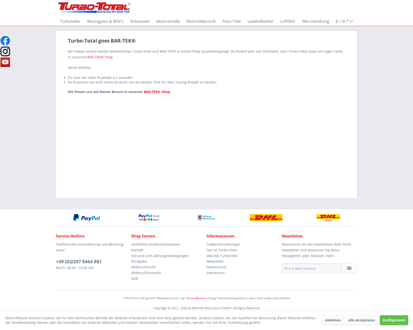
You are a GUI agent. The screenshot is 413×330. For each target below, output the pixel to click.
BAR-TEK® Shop (100, 57)
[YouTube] (5, 62)
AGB (134, 278)
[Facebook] (5, 40)
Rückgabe (139, 261)
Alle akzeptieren (361, 320)
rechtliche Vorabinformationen (155, 244)
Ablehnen (333, 320)
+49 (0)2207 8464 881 (79, 261)
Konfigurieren (394, 320)
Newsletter (215, 261)
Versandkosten (196, 298)
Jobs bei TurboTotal (222, 255)
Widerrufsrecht (143, 267)
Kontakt (137, 250)
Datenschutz (216, 267)
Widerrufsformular (146, 272)
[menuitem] (70, 21)
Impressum (215, 272)
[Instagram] (5, 51)
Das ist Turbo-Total (221, 250)
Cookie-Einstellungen (223, 244)
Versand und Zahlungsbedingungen (160, 255)
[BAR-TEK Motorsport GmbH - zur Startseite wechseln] (94, 8)
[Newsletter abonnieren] (349, 268)
